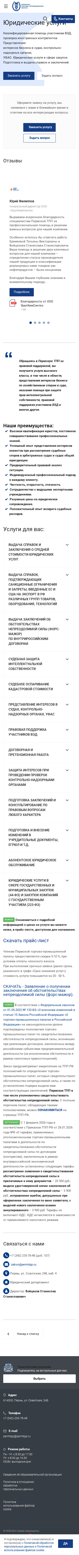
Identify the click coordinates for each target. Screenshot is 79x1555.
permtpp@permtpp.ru (17, 1436)
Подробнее (22, 292)
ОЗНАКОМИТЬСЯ (50, 1110)
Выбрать (39, 1378)
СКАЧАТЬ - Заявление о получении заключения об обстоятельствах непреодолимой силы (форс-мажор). (38, 990)
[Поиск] (45, 19)
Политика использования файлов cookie (19, 1505)
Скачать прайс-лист (26, 940)
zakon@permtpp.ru (23, 1264)
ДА (65, 1543)
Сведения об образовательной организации (32, 1474)
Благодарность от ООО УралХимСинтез (37, 303)
